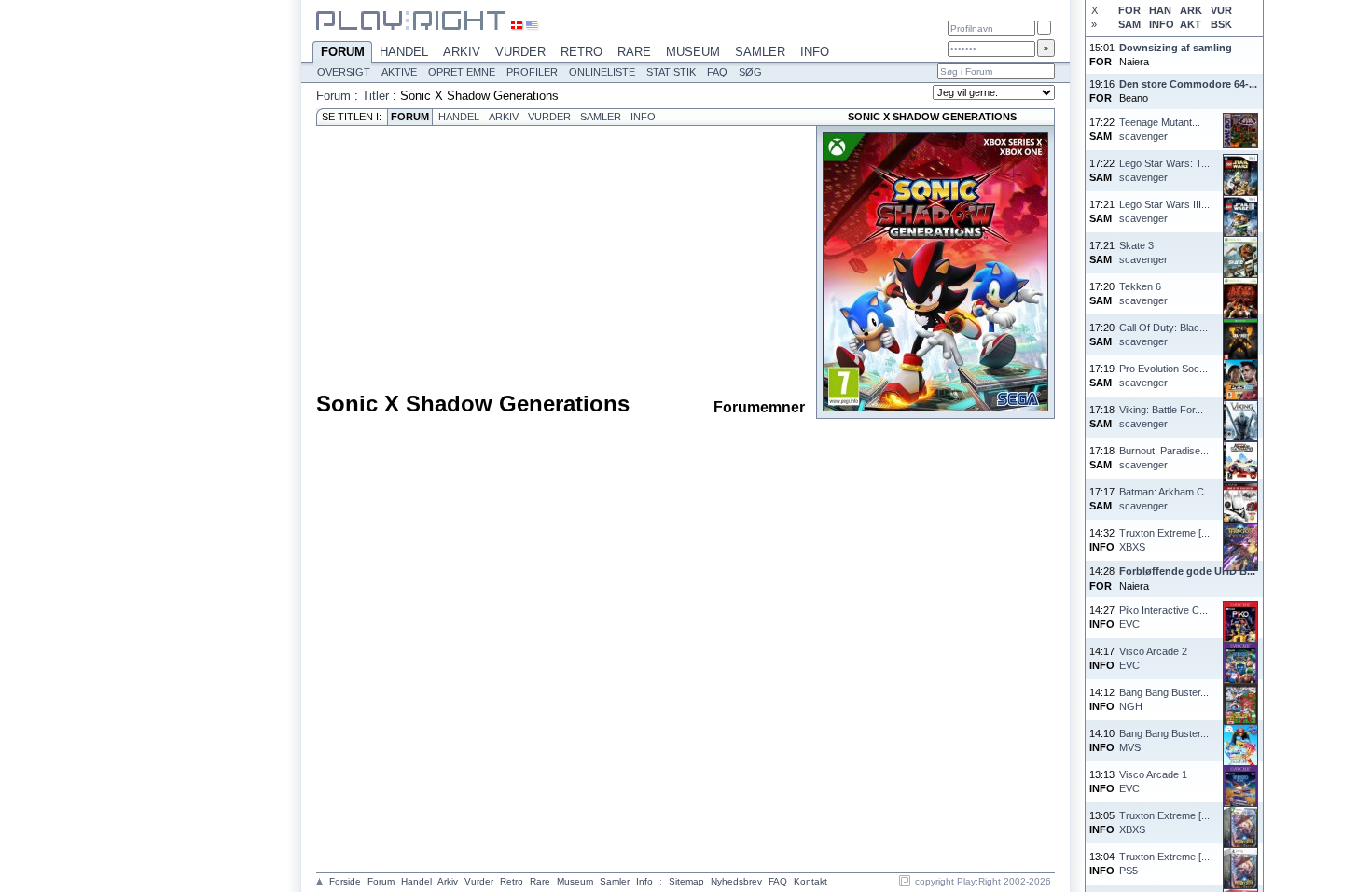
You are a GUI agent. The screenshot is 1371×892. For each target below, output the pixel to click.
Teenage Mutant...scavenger (1159, 129)
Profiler (532, 71)
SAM (1129, 24)
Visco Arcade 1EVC (1153, 781)
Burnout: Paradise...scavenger (1164, 457)
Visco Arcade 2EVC (1153, 658)
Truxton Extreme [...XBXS (1164, 539)
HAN (1160, 10)
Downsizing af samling (1175, 47)
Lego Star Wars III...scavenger (1164, 211)
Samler (760, 52)
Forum (343, 52)
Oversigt (343, 71)
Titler (375, 96)
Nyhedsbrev (736, 881)
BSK (1221, 24)
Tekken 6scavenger (1143, 293)
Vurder (520, 52)
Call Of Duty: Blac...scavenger (1163, 334)
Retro (581, 52)
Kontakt (810, 881)
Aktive (399, 71)
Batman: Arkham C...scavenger (1165, 498)
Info (814, 52)
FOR (1129, 10)
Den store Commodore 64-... (1188, 84)
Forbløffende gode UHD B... (1187, 571)
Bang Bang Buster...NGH (1164, 699)
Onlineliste (602, 71)
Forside (345, 881)
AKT (1190, 24)
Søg (750, 71)
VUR (1221, 10)
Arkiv (461, 52)
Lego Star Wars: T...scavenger (1164, 170)
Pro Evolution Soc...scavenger (1163, 375)
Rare (634, 52)
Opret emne (461, 71)
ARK (1191, 10)
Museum (693, 52)
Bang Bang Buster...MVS (1164, 740)
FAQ (717, 71)
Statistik (671, 71)
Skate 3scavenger (1143, 252)
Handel (404, 52)
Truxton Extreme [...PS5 (1164, 863)
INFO (1161, 24)
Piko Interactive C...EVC (1163, 617)
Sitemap (686, 881)
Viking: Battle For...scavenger (1161, 416)
